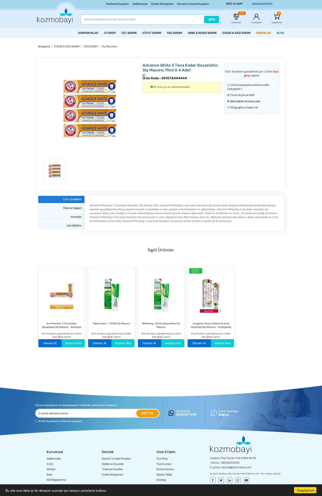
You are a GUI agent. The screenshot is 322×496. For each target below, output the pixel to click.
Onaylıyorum (306, 490)
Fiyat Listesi (164, 464)
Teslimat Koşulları (117, 4)
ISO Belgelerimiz (56, 479)
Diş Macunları (109, 46)
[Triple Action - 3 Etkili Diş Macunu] (111, 295)
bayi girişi (58, 337)
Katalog (161, 479)
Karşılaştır (235, 89)
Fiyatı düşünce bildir (243, 95)
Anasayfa (44, 46)
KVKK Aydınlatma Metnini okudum (60, 421)
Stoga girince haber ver (244, 107)
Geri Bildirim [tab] (74, 225)
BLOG (280, 33)
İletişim (51, 469)
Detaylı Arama (165, 469)
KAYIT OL (148, 413)
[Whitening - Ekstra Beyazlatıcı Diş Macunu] (161, 295)
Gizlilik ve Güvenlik (113, 464)
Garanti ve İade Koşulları (193, 4)
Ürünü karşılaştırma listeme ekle (250, 85)
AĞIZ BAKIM (90, 46)
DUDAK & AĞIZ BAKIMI (67, 46)
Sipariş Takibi (164, 474)
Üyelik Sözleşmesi (162, 4)
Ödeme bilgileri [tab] (72, 208)
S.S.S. (50, 464)
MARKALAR (263, 33)
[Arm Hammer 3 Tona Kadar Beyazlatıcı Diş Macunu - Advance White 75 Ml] (61, 295)
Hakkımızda (140, 4)
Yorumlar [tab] (75, 217)
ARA (211, 19)
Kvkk (49, 474)
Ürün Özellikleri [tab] (72, 199)
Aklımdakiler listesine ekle (245, 101)
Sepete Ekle (73, 343)
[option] (91, 109)
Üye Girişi (162, 458)
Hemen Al (50, 343)
